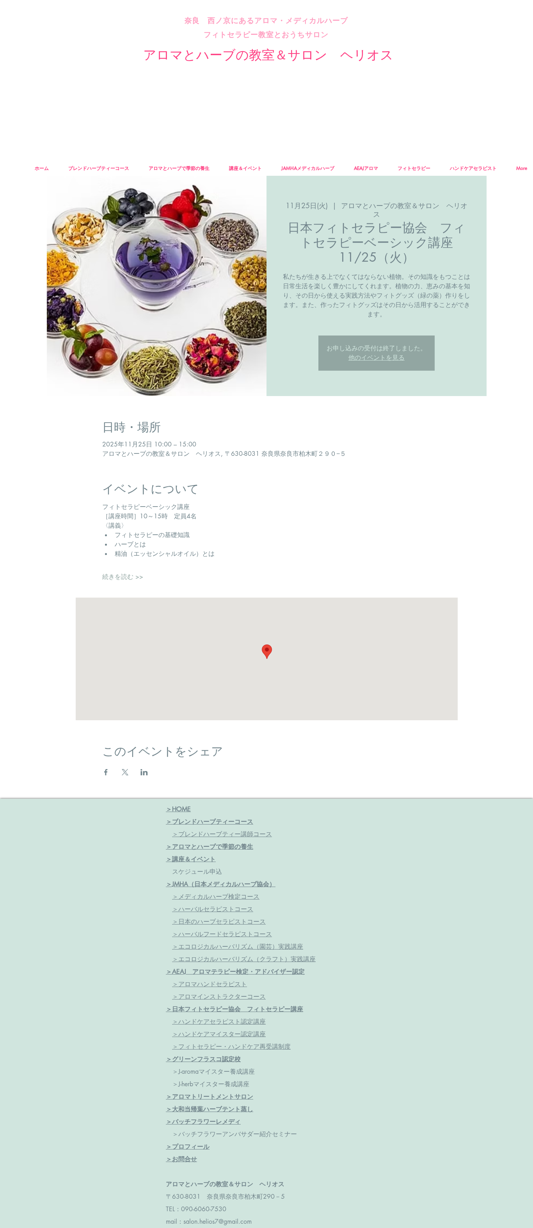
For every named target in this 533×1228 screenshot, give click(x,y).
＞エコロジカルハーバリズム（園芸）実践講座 (237, 946)
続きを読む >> (122, 577)
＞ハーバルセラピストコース (212, 909)
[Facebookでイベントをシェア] (106, 772)
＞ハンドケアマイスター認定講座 (219, 1034)
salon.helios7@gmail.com (217, 1221)
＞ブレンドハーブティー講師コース (222, 834)
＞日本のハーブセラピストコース (219, 921)
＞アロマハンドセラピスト (209, 984)
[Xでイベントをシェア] (125, 772)
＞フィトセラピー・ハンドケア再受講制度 (231, 1046)
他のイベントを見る (376, 357)
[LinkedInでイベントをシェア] (144, 772)
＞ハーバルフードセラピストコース (222, 934)
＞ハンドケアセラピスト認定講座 (219, 1021)
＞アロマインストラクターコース (219, 996)
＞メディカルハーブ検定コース (215, 896)
